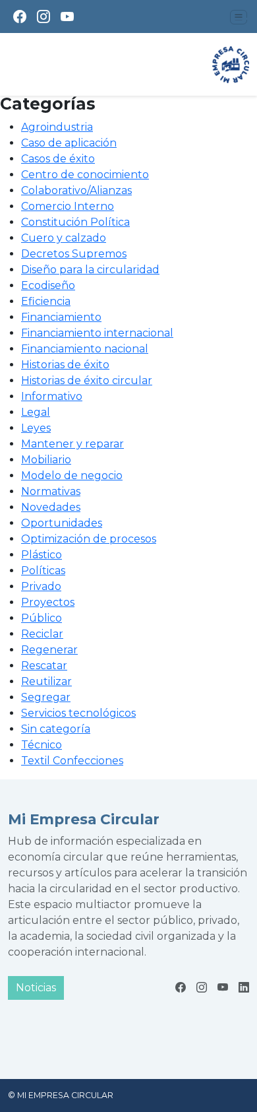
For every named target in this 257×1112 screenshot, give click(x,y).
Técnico (41, 744)
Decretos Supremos (74, 253)
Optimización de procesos (88, 539)
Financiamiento (61, 317)
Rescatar (44, 665)
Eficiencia (46, 301)
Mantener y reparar (72, 444)
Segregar (46, 697)
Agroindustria (57, 127)
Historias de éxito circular (86, 380)
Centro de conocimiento (85, 174)
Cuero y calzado (63, 238)
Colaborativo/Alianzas (76, 190)
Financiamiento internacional (97, 333)
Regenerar (49, 649)
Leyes (36, 428)
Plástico (41, 554)
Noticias (36, 987)
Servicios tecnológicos (78, 713)
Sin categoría (55, 729)
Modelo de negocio (72, 475)
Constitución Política (75, 222)
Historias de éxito (65, 364)
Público (41, 618)
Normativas (50, 491)
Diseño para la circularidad (90, 269)
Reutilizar (46, 681)
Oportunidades (61, 523)
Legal (35, 412)
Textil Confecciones (72, 760)
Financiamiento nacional (84, 349)
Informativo (51, 396)
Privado (41, 586)
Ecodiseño (48, 285)
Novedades (50, 507)
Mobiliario (46, 459)
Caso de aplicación (69, 143)
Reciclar (42, 634)
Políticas (43, 570)
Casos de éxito (58, 158)
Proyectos (47, 602)
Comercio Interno (67, 206)
